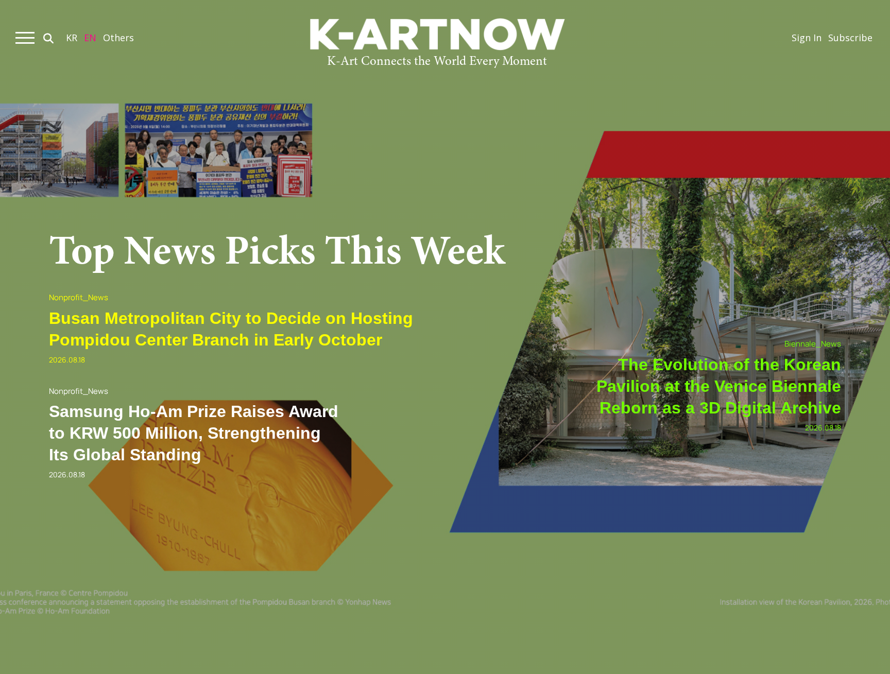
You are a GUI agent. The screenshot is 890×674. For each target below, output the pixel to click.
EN (90, 37)
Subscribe (850, 37)
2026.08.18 (67, 360)
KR (71, 37)
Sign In (806, 37)
